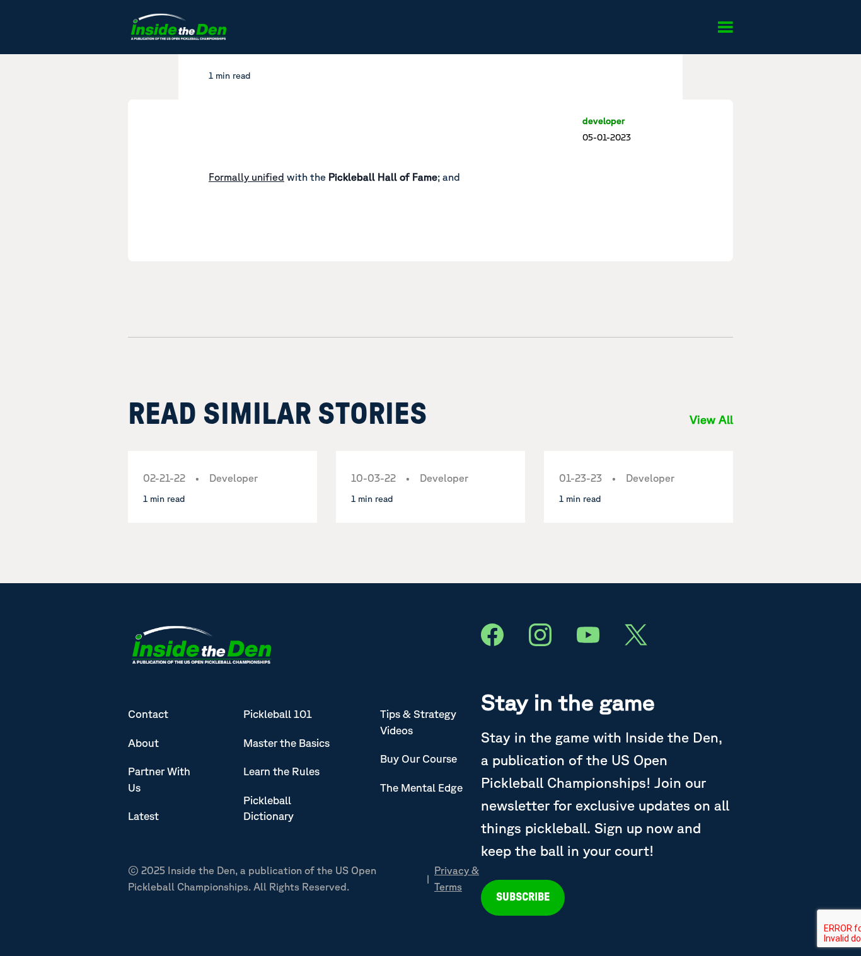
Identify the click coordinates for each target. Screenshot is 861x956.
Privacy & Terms (456, 878)
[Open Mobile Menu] (725, 27)
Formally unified (246, 177)
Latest (143, 816)
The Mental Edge (421, 788)
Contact (148, 714)
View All (711, 419)
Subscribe (523, 897)
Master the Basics (286, 743)
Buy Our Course (418, 759)
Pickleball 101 (277, 714)
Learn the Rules (281, 771)
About (143, 743)
